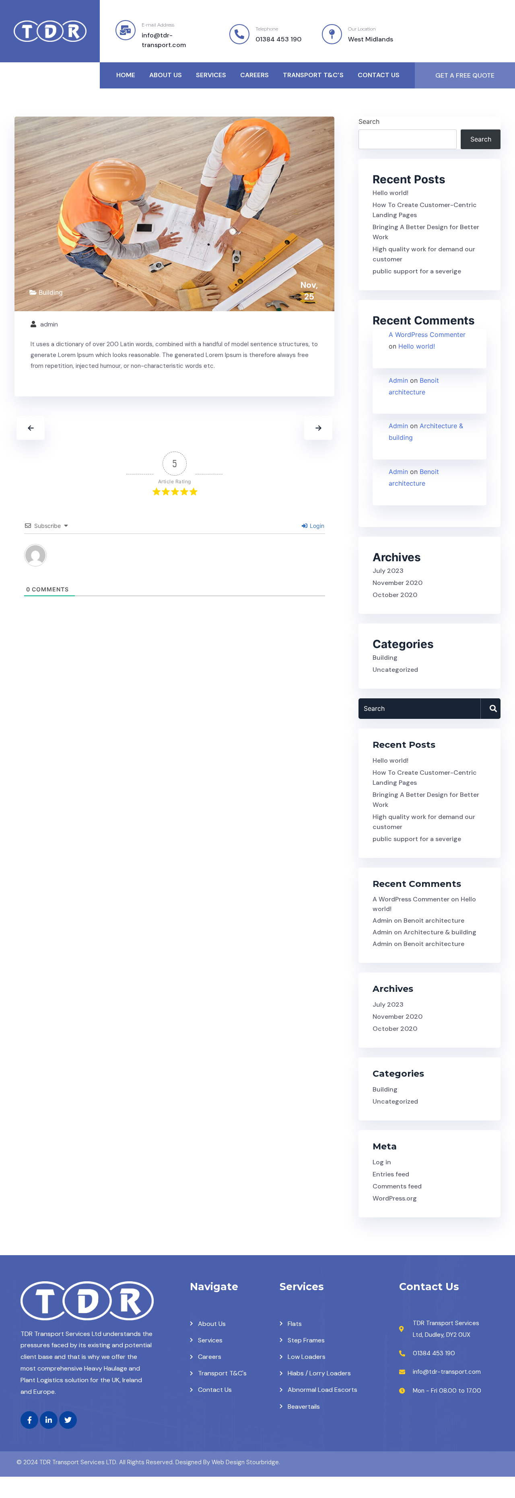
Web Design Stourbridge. (246, 1462)
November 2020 (397, 583)
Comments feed (397, 1186)
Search (368, 121)
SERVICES (211, 75)
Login (316, 525)
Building (51, 292)
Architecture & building (440, 932)
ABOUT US (165, 75)
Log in (382, 1162)
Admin (398, 380)
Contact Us (379, 75)
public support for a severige (417, 271)
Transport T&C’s (313, 75)
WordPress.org (395, 1198)
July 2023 (388, 570)
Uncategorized (395, 669)
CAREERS (254, 75)
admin (49, 324)
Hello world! (390, 193)
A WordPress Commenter (427, 334)
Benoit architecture (434, 920)
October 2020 (395, 595)
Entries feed (391, 1174)
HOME (125, 75)
